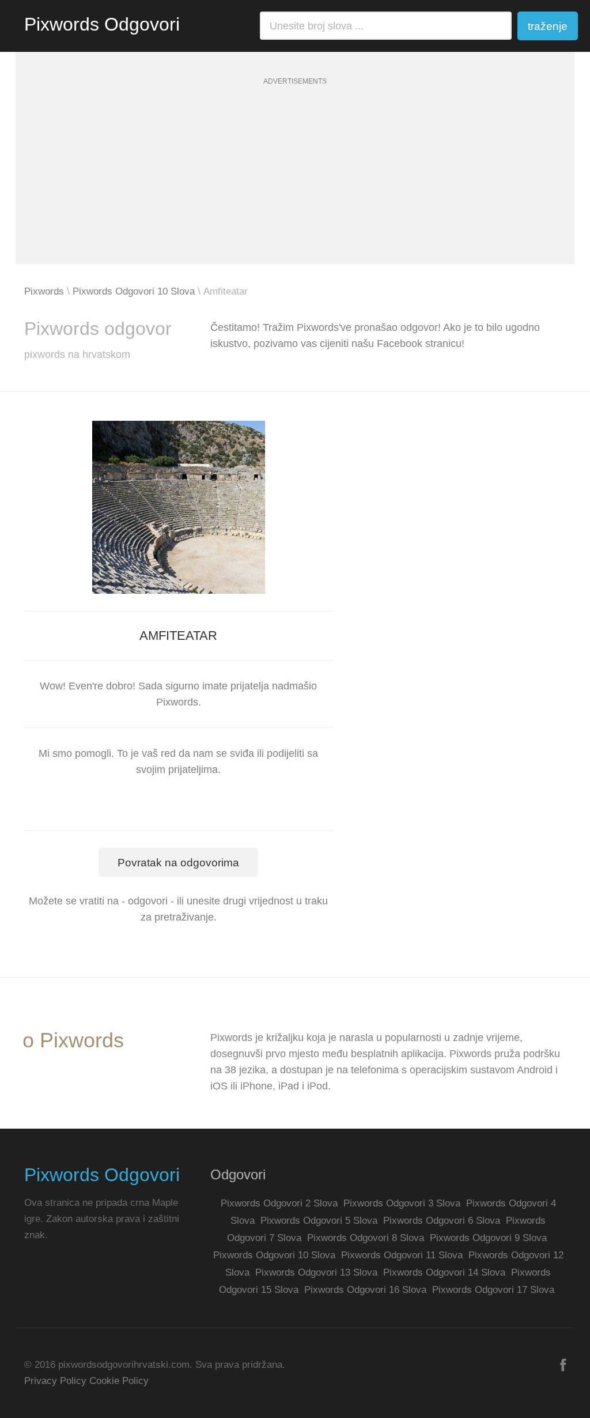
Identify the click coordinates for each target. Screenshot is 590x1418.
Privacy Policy (55, 1380)
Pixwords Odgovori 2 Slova (279, 1203)
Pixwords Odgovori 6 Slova (441, 1220)
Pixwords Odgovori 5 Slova (318, 1220)
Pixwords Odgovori (102, 24)
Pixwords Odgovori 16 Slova (365, 1289)
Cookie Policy (119, 1380)
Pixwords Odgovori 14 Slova (444, 1272)
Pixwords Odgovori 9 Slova (488, 1237)
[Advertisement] (295, 183)
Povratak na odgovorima (178, 863)
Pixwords (44, 291)
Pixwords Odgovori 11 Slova (402, 1255)
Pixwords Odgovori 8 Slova (365, 1237)
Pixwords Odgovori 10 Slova (134, 291)
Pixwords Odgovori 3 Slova (401, 1203)
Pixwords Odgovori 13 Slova (316, 1272)
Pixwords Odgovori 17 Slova (493, 1289)
